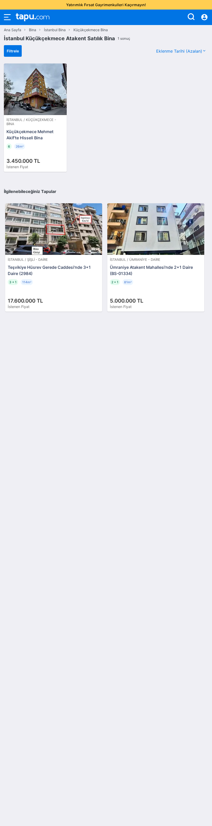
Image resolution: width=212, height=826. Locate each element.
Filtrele (13, 51)
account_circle (204, 17)
